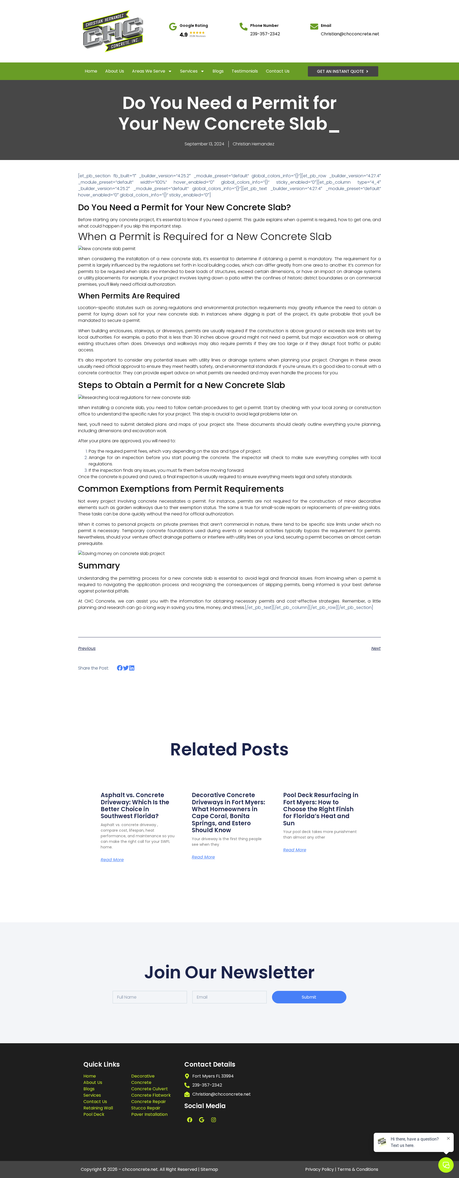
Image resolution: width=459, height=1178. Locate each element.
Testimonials (245, 71)
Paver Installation (149, 1114)
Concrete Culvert (149, 1089)
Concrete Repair (148, 1102)
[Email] (314, 27)
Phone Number (264, 25)
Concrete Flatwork (151, 1095)
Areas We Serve (148, 71)
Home (91, 71)
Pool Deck (93, 1114)
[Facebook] (189, 1119)
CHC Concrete (99, 601)
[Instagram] (213, 1119)
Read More (112, 860)
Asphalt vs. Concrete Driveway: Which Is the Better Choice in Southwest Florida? (135, 805)
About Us (114, 71)
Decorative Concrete (143, 1079)
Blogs (218, 71)
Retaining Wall (98, 1108)
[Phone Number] (244, 27)
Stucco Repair (145, 1108)
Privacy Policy (319, 1169)
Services (189, 71)
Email (326, 25)
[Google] (201, 1119)
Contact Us (278, 71)
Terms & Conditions (357, 1169)
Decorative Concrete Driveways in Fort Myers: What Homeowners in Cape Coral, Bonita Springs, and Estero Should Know (228, 812)
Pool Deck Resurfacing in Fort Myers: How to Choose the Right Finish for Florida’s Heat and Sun (320, 809)
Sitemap (209, 1169)
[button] (120, 668)
